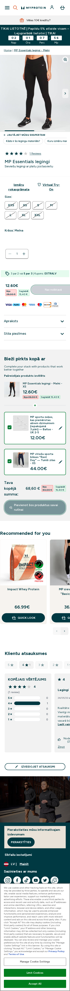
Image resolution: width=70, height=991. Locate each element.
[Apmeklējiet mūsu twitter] (45, 880)
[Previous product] (57, 631)
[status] (17, 253)
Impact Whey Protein (23, 589)
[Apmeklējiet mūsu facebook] (17, 880)
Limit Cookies (35, 972)
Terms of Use (16, 954)
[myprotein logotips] (33, 7)
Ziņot (61, 746)
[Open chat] (54, 880)
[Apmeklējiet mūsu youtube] (36, 880)
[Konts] (52, 7)
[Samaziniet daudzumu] (10, 253)
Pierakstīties (21, 842)
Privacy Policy (56, 951)
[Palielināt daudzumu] (24, 253)
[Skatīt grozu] (62, 7)
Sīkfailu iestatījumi (18, 854)
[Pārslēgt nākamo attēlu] (65, 93)
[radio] (11, 205)
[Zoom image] (65, 59)
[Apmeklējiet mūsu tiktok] (26, 880)
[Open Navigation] (7, 7)
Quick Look (26, 617)
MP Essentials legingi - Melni (32, 50)
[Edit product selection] (60, 428)
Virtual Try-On (51, 187)
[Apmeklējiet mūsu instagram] (8, 880)
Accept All (35, 983)
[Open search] (15, 7)
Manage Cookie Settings (35, 961)
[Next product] (64, 631)
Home (7, 50)
